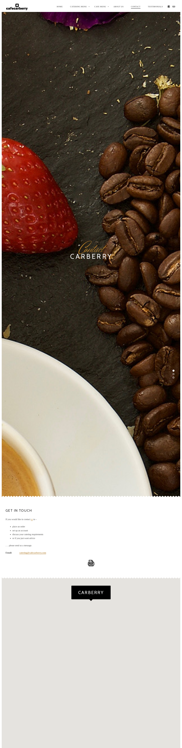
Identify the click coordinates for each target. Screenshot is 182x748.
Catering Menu (78, 7)
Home (60, 7)
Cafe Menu (100, 7)
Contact (135, 7)
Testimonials (155, 7)
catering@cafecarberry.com (32, 553)
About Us (118, 7)
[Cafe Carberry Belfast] (19, 7)
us (32, 519)
